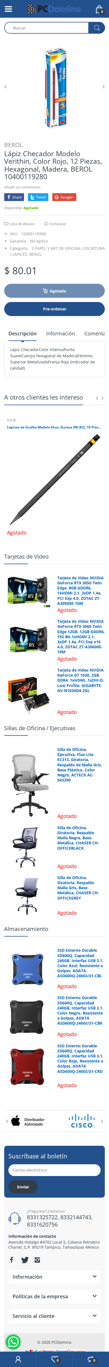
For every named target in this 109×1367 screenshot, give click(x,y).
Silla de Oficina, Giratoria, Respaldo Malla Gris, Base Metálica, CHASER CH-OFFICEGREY (78, 888)
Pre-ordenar (54, 309)
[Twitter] (24, 1259)
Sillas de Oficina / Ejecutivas (39, 728)
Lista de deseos (22, 223)
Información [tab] (60, 333)
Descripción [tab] (22, 333)
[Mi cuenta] (18, 1359)
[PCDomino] (54, 8)
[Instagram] (37, 1259)
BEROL (13, 145)
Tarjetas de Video (26, 556)
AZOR (11, 420)
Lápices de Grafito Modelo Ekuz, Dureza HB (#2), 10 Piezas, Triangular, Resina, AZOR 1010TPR (54, 427)
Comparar (57, 223)
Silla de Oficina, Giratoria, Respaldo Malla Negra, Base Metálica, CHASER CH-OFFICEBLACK (78, 838)
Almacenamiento (26, 929)
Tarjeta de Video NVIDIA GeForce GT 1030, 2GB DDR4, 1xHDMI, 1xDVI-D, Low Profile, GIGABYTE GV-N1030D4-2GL (80, 680)
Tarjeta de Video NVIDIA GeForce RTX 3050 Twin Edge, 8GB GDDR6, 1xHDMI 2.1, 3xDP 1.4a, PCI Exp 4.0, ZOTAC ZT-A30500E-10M (80, 590)
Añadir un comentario (22, 187)
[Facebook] (11, 1259)
